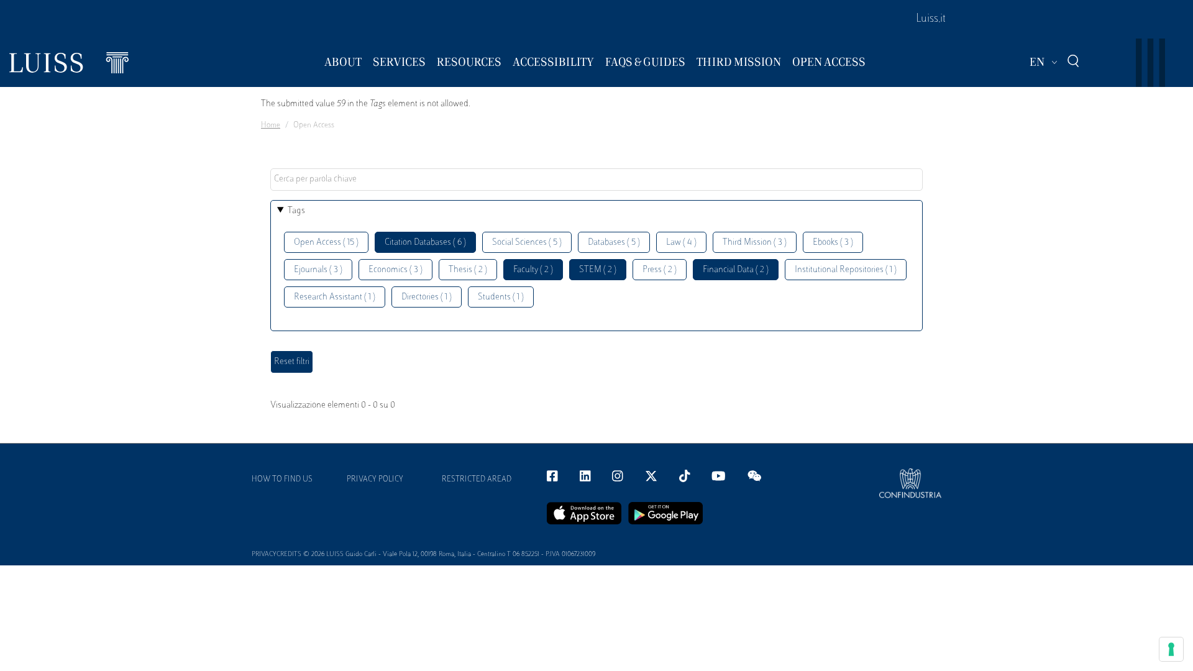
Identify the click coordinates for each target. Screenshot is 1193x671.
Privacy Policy (375, 479)
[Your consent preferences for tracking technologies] (1171, 649)
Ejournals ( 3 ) (318, 270)
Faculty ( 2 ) (533, 270)
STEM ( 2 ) (597, 270)
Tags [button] (296, 211)
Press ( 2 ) (659, 270)
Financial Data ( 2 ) (736, 270)
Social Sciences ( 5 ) (527, 242)
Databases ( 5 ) (614, 242)
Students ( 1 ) (501, 297)
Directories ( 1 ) (426, 297)
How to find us (282, 479)
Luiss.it (931, 19)
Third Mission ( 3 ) (755, 242)
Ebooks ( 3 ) (833, 242)
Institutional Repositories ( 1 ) (846, 270)
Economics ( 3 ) (395, 270)
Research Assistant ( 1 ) (334, 297)
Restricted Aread (476, 479)
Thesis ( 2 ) (468, 270)
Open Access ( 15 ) (326, 242)
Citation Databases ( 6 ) (425, 242)
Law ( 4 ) (681, 242)
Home (270, 125)
